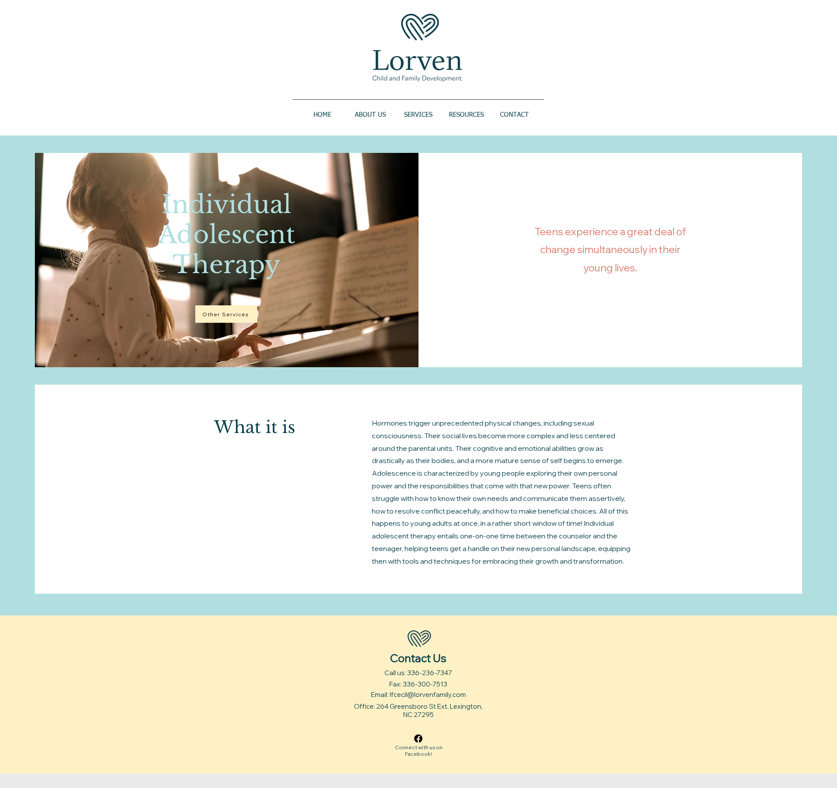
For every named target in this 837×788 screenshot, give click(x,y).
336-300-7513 (425, 684)
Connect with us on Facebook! (418, 750)
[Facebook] (418, 738)
